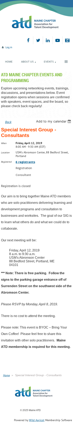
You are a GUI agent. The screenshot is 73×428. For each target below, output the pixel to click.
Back (8, 122)
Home (6, 375)
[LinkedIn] (48, 40)
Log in (8, 47)
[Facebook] (28, 40)
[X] (38, 40)
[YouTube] (57, 40)
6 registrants (25, 162)
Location (5, 152)
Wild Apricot (36, 420)
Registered (6, 161)
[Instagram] (67, 40)
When (3, 143)
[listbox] (54, 121)
